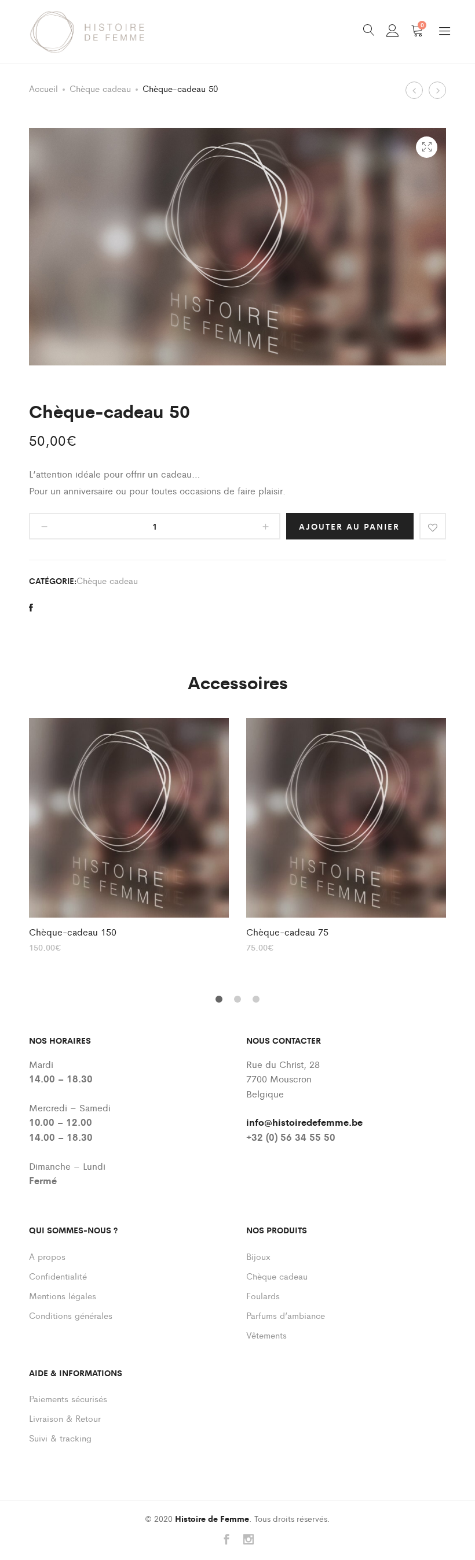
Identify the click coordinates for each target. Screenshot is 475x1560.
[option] (128, 834)
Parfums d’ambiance (285, 1315)
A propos (47, 1256)
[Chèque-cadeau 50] (31, 607)
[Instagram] (248, 1540)
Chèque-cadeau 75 (287, 931)
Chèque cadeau (100, 88)
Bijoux (258, 1256)
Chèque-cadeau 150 (72, 931)
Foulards (263, 1295)
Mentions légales (62, 1295)
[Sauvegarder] (432, 526)
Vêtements (266, 1335)
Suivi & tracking (60, 1438)
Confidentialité (58, 1276)
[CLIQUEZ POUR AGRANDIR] (426, 147)
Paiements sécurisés (68, 1398)
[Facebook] (226, 1540)
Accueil (43, 88)
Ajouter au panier (349, 526)
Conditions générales (70, 1315)
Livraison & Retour (65, 1418)
